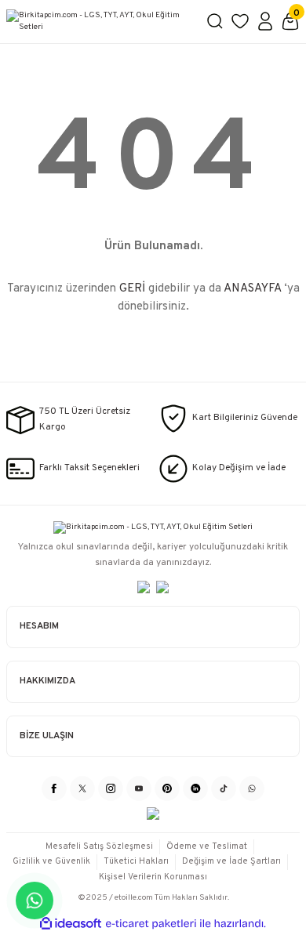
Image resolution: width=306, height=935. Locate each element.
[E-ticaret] (151, 924)
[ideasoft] (70, 924)
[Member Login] (265, 21)
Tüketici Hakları (136, 861)
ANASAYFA (252, 288)
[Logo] (99, 21)
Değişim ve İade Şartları (231, 861)
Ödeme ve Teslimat (206, 846)
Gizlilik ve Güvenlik (51, 861)
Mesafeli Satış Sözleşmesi (99, 846)
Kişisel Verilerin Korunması (153, 877)
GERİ (132, 288)
